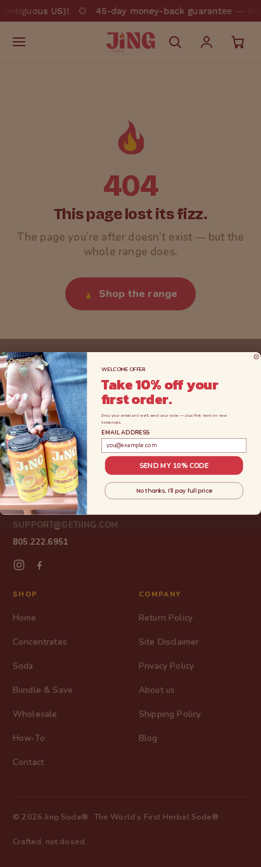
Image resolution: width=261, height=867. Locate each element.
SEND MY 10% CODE (174, 466)
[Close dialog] (256, 357)
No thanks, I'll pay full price (174, 490)
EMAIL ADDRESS (125, 432)
